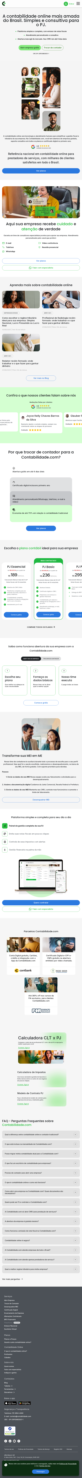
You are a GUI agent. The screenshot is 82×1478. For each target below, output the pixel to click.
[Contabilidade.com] (4, 3)
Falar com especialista (43, 268)
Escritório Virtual (10, 1329)
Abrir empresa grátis (29, 48)
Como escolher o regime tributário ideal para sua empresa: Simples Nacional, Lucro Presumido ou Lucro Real (20, 322)
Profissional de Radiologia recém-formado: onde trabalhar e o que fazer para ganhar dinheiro (59, 320)
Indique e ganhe (10, 1373)
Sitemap (69, 1449)
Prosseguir (41, 1471)
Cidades (7, 1357)
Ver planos (41, 171)
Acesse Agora (24, 1047)
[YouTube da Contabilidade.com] (14, 1441)
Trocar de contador (53, 48)
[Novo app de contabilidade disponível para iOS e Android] (10, 1403)
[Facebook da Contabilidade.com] (18, 1441)
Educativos (8, 1392)
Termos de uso (9, 1449)
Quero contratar (41, 903)
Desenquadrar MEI (41, 800)
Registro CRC (58, 1449)
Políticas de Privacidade (25, 1449)
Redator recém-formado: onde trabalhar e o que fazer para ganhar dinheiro (20, 363)
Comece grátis (16, 615)
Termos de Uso (44, 1466)
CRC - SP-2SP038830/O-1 (13, 1419)
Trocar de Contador (11, 1303)
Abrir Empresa (9, 1300)
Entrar (71, 4)
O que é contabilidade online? (15, 1351)
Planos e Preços (10, 1339)
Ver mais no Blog (41, 378)
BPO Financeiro (10, 1319)
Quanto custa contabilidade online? (17, 1342)
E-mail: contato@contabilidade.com (17, 1416)
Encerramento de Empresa (14, 1313)
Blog (6, 1383)
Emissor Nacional (10, 1326)
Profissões (8, 1354)
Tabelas (7, 1386)
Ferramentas (9, 1389)
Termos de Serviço (44, 1449)
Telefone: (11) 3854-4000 (13, 1413)
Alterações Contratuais (12, 1316)
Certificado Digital (11, 1310)
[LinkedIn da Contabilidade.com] (10, 1441)
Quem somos (9, 1366)
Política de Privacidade (68, 1464)
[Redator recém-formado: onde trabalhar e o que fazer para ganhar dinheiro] (21, 342)
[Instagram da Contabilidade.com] (5, 1441)
